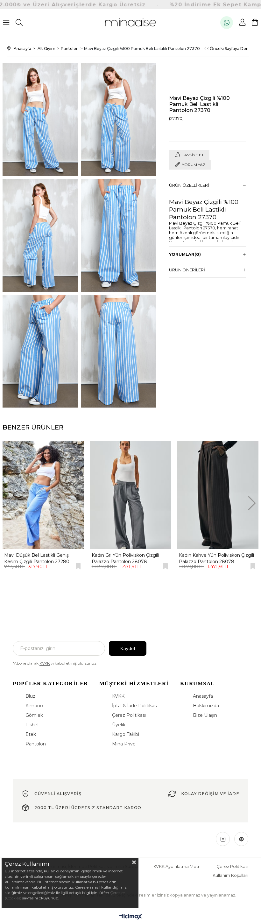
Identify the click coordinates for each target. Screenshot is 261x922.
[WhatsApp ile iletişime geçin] (226, 22)
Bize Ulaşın (205, 715)
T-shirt (32, 725)
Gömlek (34, 715)
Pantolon (35, 744)
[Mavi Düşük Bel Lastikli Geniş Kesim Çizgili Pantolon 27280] (43, 495)
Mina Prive (124, 744)
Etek (30, 734)
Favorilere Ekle (78, 566)
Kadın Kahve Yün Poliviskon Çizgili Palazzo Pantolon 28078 (216, 558)
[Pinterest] (241, 839)
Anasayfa (203, 696)
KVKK (44, 663)
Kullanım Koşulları (230, 875)
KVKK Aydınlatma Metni (177, 866)
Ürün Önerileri (187, 269)
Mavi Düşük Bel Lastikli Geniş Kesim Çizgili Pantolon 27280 (36, 558)
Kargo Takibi (125, 734)
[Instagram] (223, 839)
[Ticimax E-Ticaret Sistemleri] (130, 917)
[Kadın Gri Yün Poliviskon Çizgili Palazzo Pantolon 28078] (130, 495)
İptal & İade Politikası (135, 706)
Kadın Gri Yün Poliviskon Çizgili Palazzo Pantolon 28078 (125, 558)
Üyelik (118, 725)
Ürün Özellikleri (189, 185)
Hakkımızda (206, 706)
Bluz (30, 696)
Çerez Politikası (129, 715)
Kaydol (127, 648)
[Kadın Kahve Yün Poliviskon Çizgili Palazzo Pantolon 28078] (217, 495)
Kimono (34, 706)
